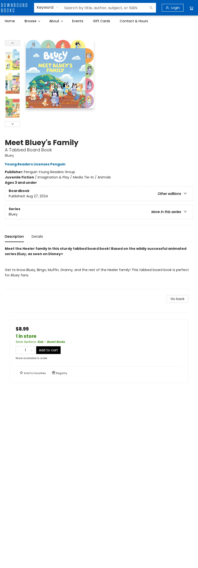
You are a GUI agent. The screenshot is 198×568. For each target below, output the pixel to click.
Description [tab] (14, 236)
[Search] (151, 8)
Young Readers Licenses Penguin (35, 164)
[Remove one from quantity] (19, 350)
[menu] (99, 21)
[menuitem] (10, 21)
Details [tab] (37, 236)
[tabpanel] (99, 267)
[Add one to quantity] (32, 350)
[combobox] (48, 7)
